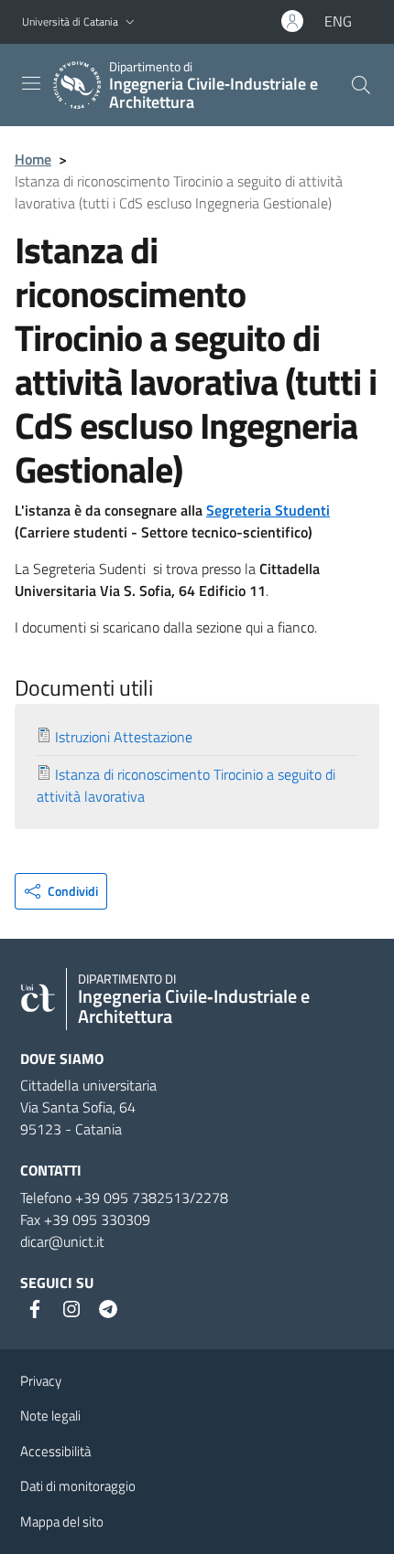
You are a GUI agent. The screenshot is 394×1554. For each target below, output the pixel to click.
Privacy (40, 1380)
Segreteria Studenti (268, 510)
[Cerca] (361, 85)
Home (33, 159)
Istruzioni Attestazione (123, 737)
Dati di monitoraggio (78, 1485)
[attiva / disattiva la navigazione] (31, 83)
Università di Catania (70, 21)
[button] (130, 22)
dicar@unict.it (62, 1241)
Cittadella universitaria (88, 1085)
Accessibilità (55, 1451)
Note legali (50, 1415)
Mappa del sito (62, 1521)
